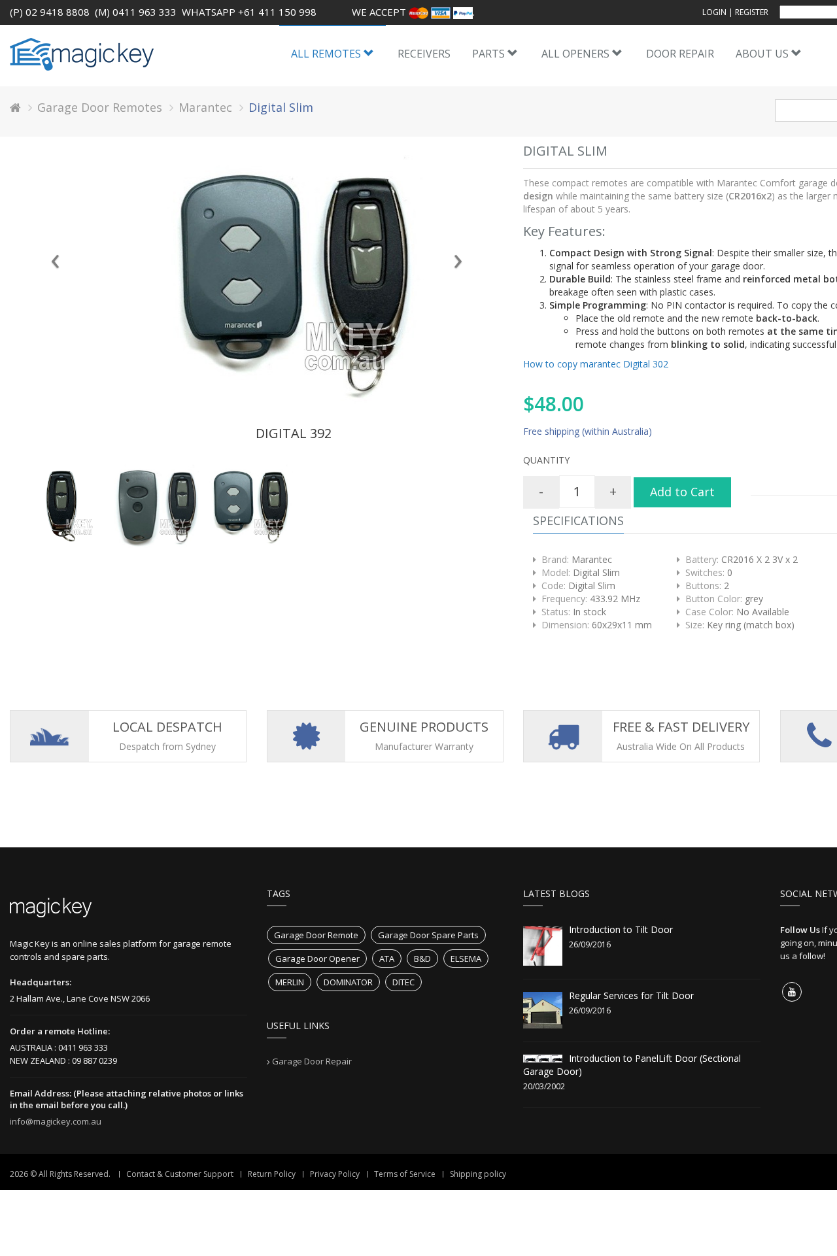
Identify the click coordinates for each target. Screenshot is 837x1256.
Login (714, 12)
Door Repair (680, 53)
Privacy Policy (335, 1174)
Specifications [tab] (578, 520)
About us (763, 53)
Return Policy (272, 1174)
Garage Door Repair (312, 1061)
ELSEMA (466, 958)
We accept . (413, 11)
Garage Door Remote (316, 935)
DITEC (403, 982)
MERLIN (289, 982)
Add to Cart (682, 492)
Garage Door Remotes (99, 107)
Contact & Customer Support (179, 1174)
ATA (386, 958)
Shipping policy (478, 1174)
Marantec (205, 107)
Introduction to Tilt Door (621, 929)
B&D (422, 958)
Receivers (424, 53)
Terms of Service (405, 1174)
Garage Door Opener (317, 958)
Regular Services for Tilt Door (631, 995)
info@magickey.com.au (55, 1121)
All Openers (576, 53)
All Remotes (327, 53)
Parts (489, 53)
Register (751, 12)
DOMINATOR (348, 982)
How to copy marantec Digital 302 (595, 364)
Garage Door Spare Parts (428, 935)
